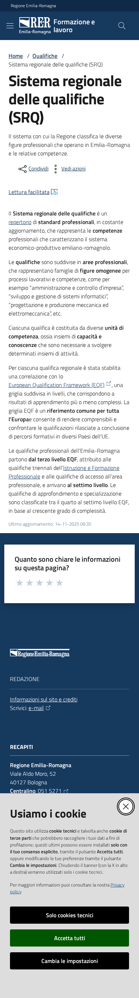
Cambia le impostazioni (69, 961)
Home (16, 55)
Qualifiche (44, 55)
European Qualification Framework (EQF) (56, 385)
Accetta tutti (69, 938)
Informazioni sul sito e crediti (43, 699)
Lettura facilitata (29, 192)
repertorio (20, 222)
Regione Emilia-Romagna (33, 6)
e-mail (36, 708)
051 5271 (50, 790)
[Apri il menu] (10, 25)
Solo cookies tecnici (69, 915)
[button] (121, 25)
